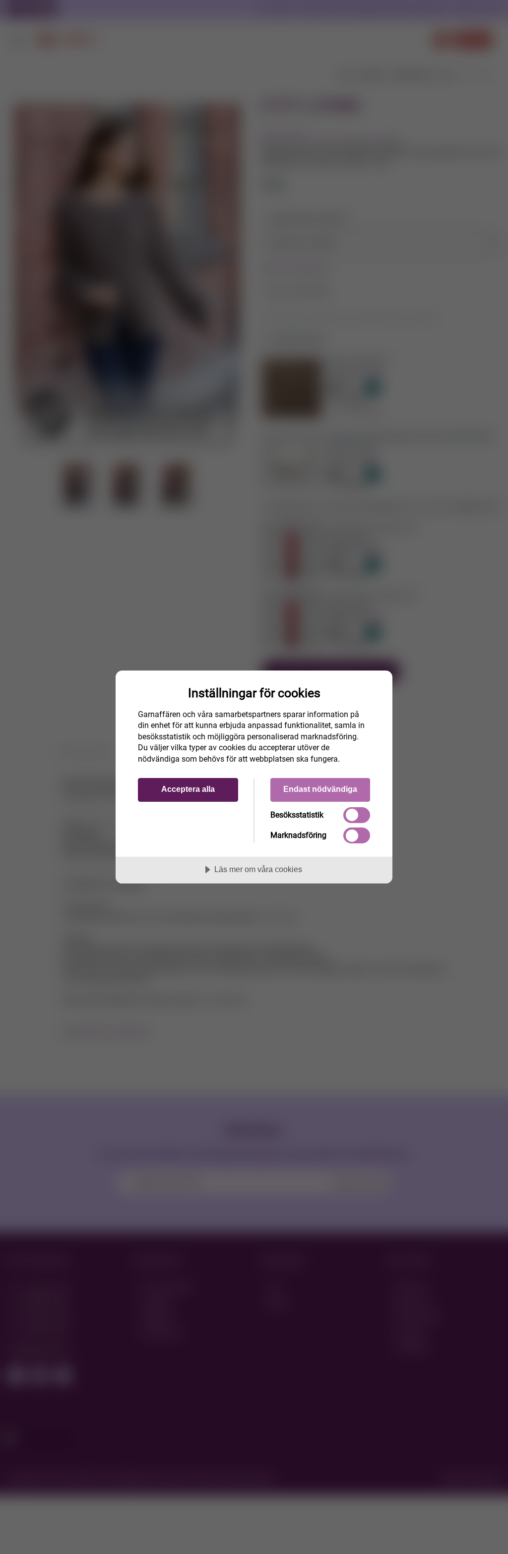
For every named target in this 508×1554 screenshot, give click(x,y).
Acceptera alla (188, 788)
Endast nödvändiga (320, 788)
